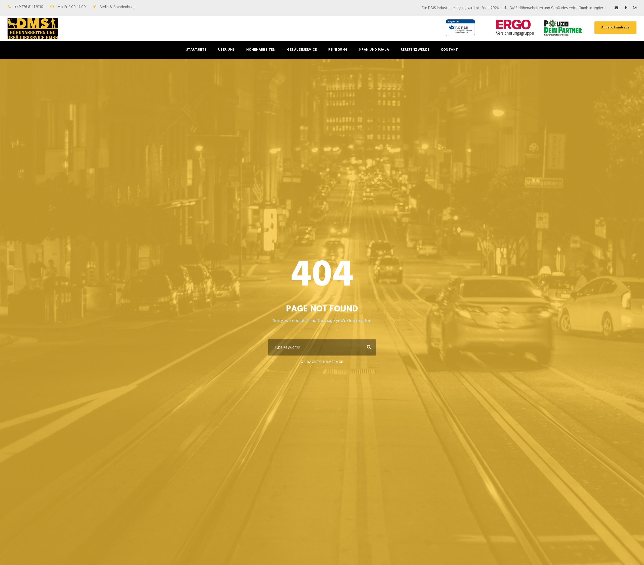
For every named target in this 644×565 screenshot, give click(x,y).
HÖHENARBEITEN (261, 50)
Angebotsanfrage (615, 27)
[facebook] (626, 8)
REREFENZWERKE (415, 50)
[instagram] (634, 8)
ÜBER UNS (226, 50)
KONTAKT (449, 50)
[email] (616, 8)
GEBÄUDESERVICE (302, 50)
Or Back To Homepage (322, 362)
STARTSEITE (196, 50)
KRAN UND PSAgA (374, 50)
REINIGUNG (338, 50)
